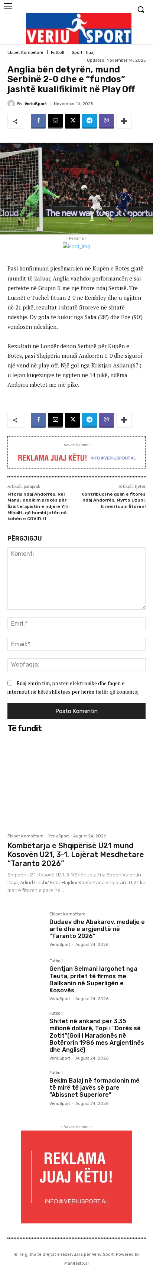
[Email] (55, 121)
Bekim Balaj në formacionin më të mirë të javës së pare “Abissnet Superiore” (94, 1087)
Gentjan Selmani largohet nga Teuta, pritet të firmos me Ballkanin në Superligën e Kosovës (93, 979)
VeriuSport (36, 104)
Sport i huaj (83, 53)
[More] (124, 121)
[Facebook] (38, 121)
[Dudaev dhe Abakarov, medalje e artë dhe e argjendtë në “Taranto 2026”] (25, 930)
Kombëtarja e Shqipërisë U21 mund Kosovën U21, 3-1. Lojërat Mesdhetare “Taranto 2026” (75, 854)
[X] (72, 121)
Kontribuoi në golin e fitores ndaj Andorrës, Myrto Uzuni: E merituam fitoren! (113, 500)
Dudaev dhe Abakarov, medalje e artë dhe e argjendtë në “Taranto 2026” (97, 929)
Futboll (57, 53)
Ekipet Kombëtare (25, 53)
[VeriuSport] (12, 103)
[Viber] (106, 121)
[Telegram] (89, 121)
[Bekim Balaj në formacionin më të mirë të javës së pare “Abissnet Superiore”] (25, 1089)
